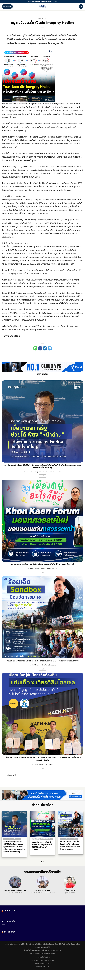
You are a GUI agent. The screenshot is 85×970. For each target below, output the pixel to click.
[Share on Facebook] (40, 348)
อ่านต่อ (42, 476)
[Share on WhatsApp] (35, 348)
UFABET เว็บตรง (17, 895)
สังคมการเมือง (10, 910)
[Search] (81, 6)
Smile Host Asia (42, 966)
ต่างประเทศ (9, 932)
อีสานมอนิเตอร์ (42, 18)
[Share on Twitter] (45, 348)
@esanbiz (12, 775)
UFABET (5, 895)
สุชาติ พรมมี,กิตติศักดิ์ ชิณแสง (42, 960)
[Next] (79, 832)
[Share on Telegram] (50, 348)
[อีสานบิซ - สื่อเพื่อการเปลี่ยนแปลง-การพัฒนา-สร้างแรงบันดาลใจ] (42, 6)
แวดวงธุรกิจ (9, 921)
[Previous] (6, 832)
